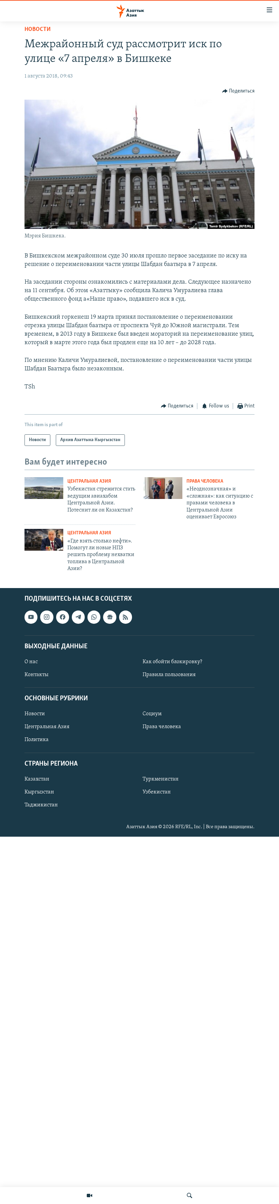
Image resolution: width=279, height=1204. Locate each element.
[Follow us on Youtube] (30, 617)
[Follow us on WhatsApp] (93, 617)
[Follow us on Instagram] (46, 617)
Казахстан (36, 779)
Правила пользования (169, 675)
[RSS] (125, 617)
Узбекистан (157, 792)
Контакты (36, 675)
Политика (36, 739)
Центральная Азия (89, 481)
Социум (152, 714)
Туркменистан (161, 779)
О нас (31, 661)
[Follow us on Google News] (109, 617)
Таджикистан (41, 805)
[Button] (238, 91)
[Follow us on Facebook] (62, 617)
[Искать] (189, 1195)
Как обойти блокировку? (172, 661)
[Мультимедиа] (89, 1195)
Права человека (204, 481)
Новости (37, 30)
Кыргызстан (39, 792)
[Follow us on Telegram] (78, 617)
